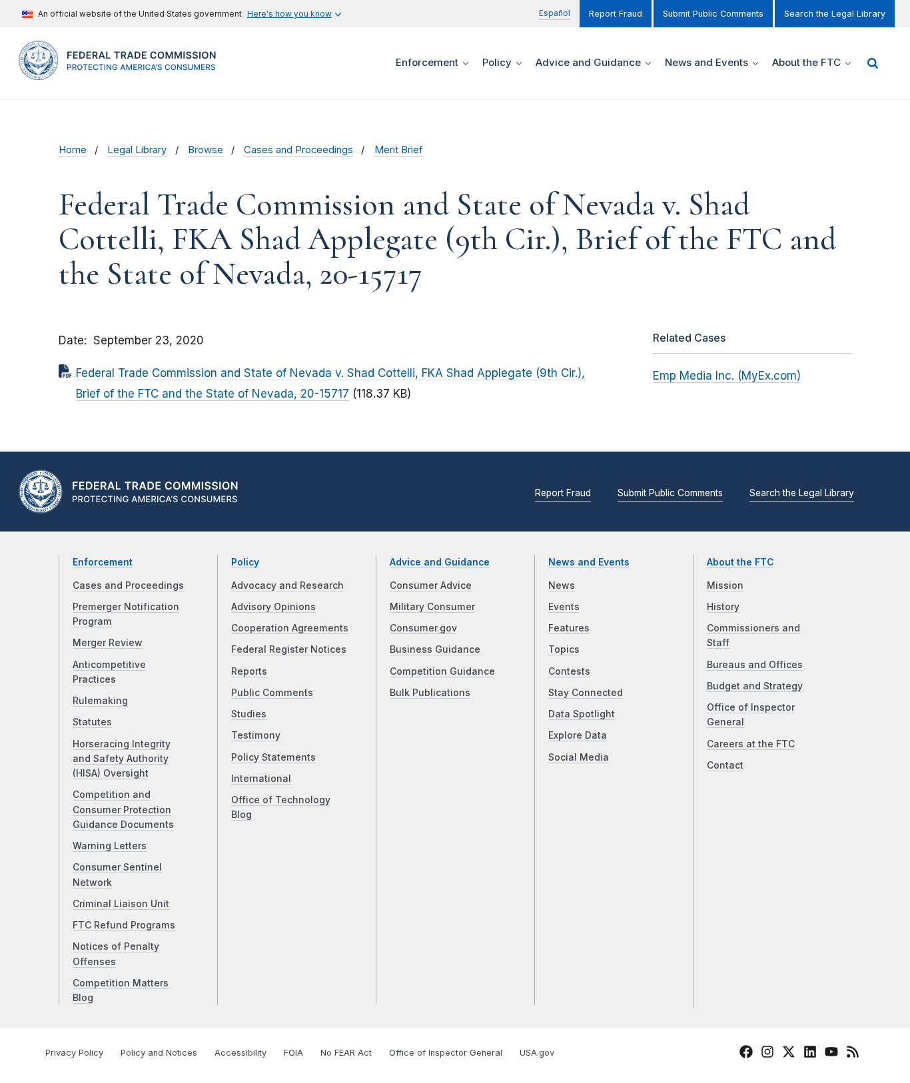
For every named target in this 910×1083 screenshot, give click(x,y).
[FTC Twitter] (788, 1051)
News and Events (589, 562)
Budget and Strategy (755, 686)
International (261, 778)
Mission (725, 585)
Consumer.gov (423, 628)
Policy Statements (273, 757)
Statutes (92, 722)
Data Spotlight (581, 714)
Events (564, 606)
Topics (564, 649)
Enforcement (103, 562)
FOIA (293, 1053)
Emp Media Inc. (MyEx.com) (727, 375)
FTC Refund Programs (124, 925)
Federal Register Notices (288, 649)
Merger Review (108, 642)
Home (73, 150)
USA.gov (537, 1053)
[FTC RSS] (852, 1054)
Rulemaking (100, 700)
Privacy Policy (74, 1053)
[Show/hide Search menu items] (873, 63)
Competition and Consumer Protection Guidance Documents (123, 809)
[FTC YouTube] (831, 1054)
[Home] (122, 72)
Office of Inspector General (445, 1053)
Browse (205, 150)
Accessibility (240, 1053)
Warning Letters (110, 846)
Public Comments (272, 692)
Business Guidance (435, 649)
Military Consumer (432, 606)
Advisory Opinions (273, 606)
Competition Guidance (442, 671)
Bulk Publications (430, 692)
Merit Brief (398, 150)
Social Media (578, 757)
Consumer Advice (431, 585)
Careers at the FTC (751, 744)
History (723, 606)
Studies (248, 714)
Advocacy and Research (287, 585)
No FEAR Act (346, 1053)
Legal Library (137, 150)
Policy (245, 562)
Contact (725, 765)
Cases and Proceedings (298, 150)
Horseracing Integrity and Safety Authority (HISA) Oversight (122, 759)
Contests (569, 671)
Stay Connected (585, 692)
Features (569, 628)
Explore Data (577, 735)
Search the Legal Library (834, 14)
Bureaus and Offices (755, 664)
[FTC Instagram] (767, 1054)
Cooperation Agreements (289, 628)
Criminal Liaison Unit (121, 904)
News (561, 585)
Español (554, 13)
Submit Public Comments (713, 14)
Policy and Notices (159, 1053)
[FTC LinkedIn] (810, 1054)
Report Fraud (615, 14)
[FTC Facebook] (746, 1054)
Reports (249, 671)
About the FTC (740, 562)
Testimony (255, 735)
